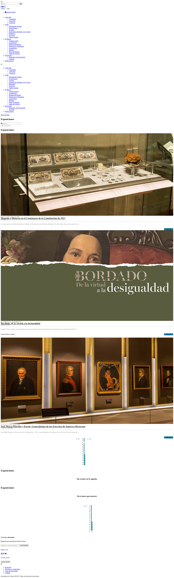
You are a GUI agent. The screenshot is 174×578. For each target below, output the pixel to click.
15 (84, 464)
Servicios (12, 35)
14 (84, 462)
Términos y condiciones (12, 569)
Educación (8, 55)
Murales (11, 50)
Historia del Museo (15, 44)
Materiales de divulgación (17, 57)
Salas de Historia (14, 52)
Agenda (11, 30)
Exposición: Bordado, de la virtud (19, 32)
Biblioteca (12, 33)
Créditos (7, 573)
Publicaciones (9, 61)
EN (8, 9)
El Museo (8, 39)
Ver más (168, 229)
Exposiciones (13, 28)
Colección (8, 17)
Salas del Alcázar (14, 53)
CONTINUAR (24, 545)
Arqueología (13, 48)
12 (84, 459)
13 (84, 461)
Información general (15, 26)
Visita (6, 24)
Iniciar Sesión (11, 12)
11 (84, 457)
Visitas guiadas (13, 37)
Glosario (11, 59)
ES (4, 9)
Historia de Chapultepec (16, 46)
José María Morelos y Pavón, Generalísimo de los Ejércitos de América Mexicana (43, 426)
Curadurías (12, 19)
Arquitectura (13, 43)
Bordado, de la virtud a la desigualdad (20, 323)
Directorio (8, 567)
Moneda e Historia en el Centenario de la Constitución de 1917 (33, 218)
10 (84, 455)
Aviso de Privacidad (11, 571)
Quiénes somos (14, 41)
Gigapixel (12, 23)
